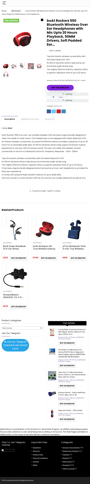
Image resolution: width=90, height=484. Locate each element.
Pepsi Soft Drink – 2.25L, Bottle (70, 410)
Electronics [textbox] (22, 328)
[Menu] (4, 3)
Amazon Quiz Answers (71, 447)
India (60, 97)
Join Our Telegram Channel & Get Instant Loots (15, 345)
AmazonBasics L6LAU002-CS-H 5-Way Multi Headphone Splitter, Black (14, 298)
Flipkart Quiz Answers (71, 451)
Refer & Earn (67, 461)
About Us (36, 451)
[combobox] (23, 328)
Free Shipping (11, 20)
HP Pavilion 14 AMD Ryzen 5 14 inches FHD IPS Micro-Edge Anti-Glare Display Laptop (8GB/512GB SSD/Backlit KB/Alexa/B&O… (71, 353)
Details (83, 80)
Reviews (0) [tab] (50, 119)
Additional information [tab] (30, 119)
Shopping (66, 465)
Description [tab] (9, 119)
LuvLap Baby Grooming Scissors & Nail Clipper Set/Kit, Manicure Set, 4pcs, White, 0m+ (72, 331)
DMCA (35, 465)
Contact (36, 461)
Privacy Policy (38, 454)
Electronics (16, 11)
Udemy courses (69, 469)
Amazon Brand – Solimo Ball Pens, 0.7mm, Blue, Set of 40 (72, 393)
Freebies (66, 454)
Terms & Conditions (40, 458)
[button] (42, 20)
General (66, 458)
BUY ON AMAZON (60, 87)
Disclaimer (37, 447)
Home (4, 11)
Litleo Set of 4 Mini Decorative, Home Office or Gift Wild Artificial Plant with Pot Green (71, 374)
